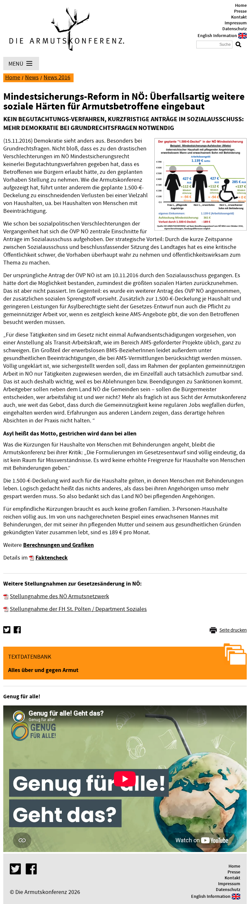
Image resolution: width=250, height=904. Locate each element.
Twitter (6, 629)
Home (241, 5)
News (32, 77)
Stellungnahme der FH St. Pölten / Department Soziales (78, 609)
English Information (217, 36)
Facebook (17, 629)
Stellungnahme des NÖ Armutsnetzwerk (59, 596)
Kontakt (239, 17)
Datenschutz (234, 29)
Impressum (236, 23)
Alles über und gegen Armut (43, 670)
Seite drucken (233, 630)
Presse (240, 11)
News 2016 (57, 77)
